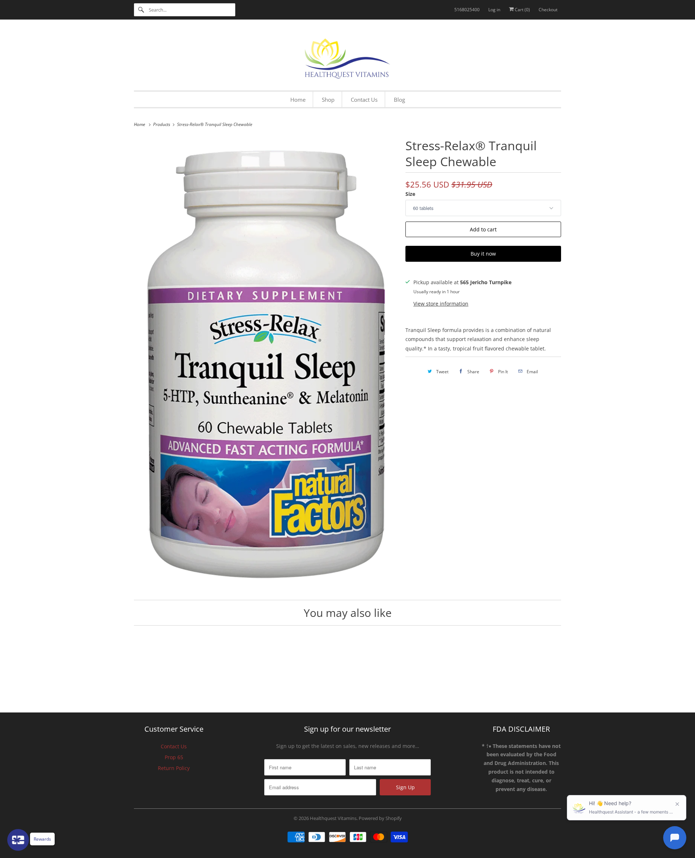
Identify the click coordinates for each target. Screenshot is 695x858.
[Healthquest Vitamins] (347, 56)
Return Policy (174, 768)
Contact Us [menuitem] (364, 99)
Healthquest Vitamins (333, 818)
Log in (494, 10)
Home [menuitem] (298, 99)
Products (162, 124)
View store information (440, 303)
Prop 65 (174, 757)
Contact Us (174, 746)
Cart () (522, 10)
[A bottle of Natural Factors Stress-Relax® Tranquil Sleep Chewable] (266, 364)
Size (410, 193)
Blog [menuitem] (399, 99)
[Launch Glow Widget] (18, 840)
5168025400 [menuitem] (467, 10)
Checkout (548, 10)
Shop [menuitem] (328, 99)
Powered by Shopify (380, 818)
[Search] (141, 9)
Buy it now (483, 253)
